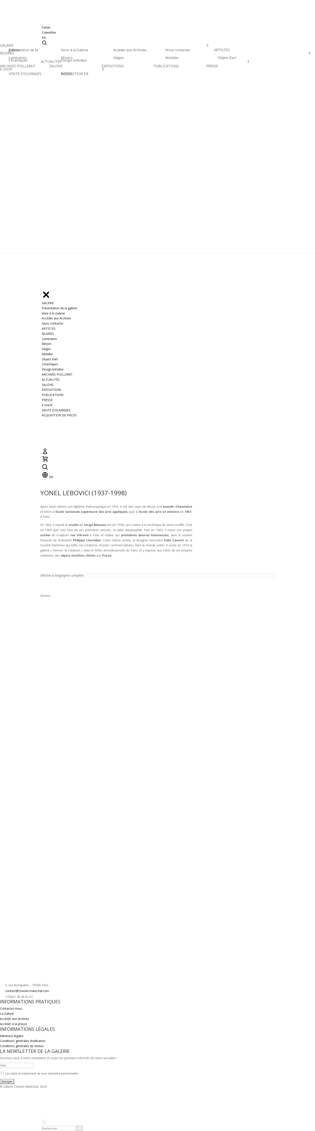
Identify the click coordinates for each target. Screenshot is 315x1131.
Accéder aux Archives (130, 50)
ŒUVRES (7, 54)
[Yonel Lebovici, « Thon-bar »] (64, 621)
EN (44, 38)
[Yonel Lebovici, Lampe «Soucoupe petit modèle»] (126, 765)
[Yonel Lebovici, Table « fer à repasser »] (126, 717)
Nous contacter (177, 50)
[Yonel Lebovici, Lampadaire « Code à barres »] (188, 860)
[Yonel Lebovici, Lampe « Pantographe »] (64, 765)
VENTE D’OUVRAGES (25, 73)
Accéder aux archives (14, 1019)
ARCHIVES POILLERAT (17, 67)
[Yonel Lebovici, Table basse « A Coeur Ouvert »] (64, 669)
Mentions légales (12, 1036)
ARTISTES (222, 51)
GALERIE (7, 46)
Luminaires (18, 57)
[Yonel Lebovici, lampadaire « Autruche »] (64, 908)
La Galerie (7, 1014)
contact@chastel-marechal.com (27, 991)
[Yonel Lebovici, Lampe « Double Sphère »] (188, 621)
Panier (46, 27)
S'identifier (49, 32)
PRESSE (212, 66)
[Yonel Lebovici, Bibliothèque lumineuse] (64, 860)
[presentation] (79, 1128)
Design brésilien (74, 60)
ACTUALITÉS (51, 63)
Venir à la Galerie (74, 50)
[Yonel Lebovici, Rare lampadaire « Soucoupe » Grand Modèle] (126, 860)
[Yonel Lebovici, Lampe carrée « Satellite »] (64, 812)
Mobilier (172, 57)
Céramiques (18, 60)
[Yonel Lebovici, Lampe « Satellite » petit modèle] (126, 621)
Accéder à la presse (13, 1024)
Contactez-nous (11, 1008)
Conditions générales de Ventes (22, 1046)
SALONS (56, 66)
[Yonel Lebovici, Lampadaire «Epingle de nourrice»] (64, 717)
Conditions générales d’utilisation (22, 1041)
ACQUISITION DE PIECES (74, 73)
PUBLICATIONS (166, 66)
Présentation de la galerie (23, 50)
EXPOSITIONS (113, 66)
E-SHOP (6, 70)
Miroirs (67, 57)
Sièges (118, 57)
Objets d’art (227, 57)
